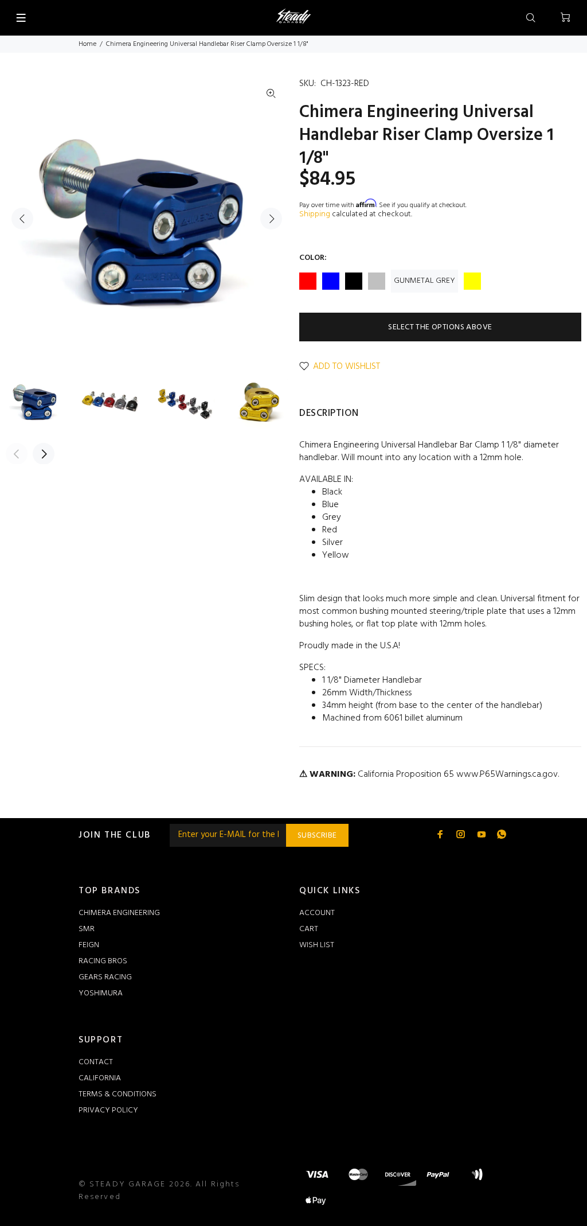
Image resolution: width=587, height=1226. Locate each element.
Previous (22, 218)
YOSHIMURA (101, 993)
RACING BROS (103, 961)
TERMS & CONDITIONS (117, 1094)
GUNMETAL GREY (424, 280)
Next (271, 218)
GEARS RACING (105, 977)
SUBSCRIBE (317, 835)
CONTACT (96, 1062)
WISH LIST (316, 945)
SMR (87, 929)
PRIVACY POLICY (108, 1110)
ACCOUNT (317, 913)
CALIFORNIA (100, 1078)
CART (308, 929)
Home (87, 44)
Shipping (314, 214)
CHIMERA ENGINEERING (119, 913)
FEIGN (89, 945)
